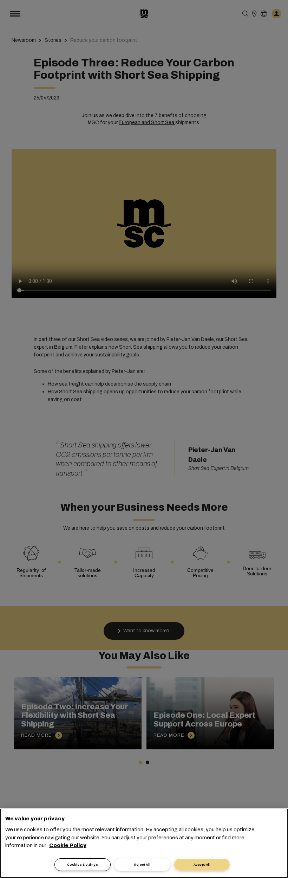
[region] (144, 843)
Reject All (142, 864)
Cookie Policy (67, 845)
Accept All (202, 864)
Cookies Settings (82, 864)
